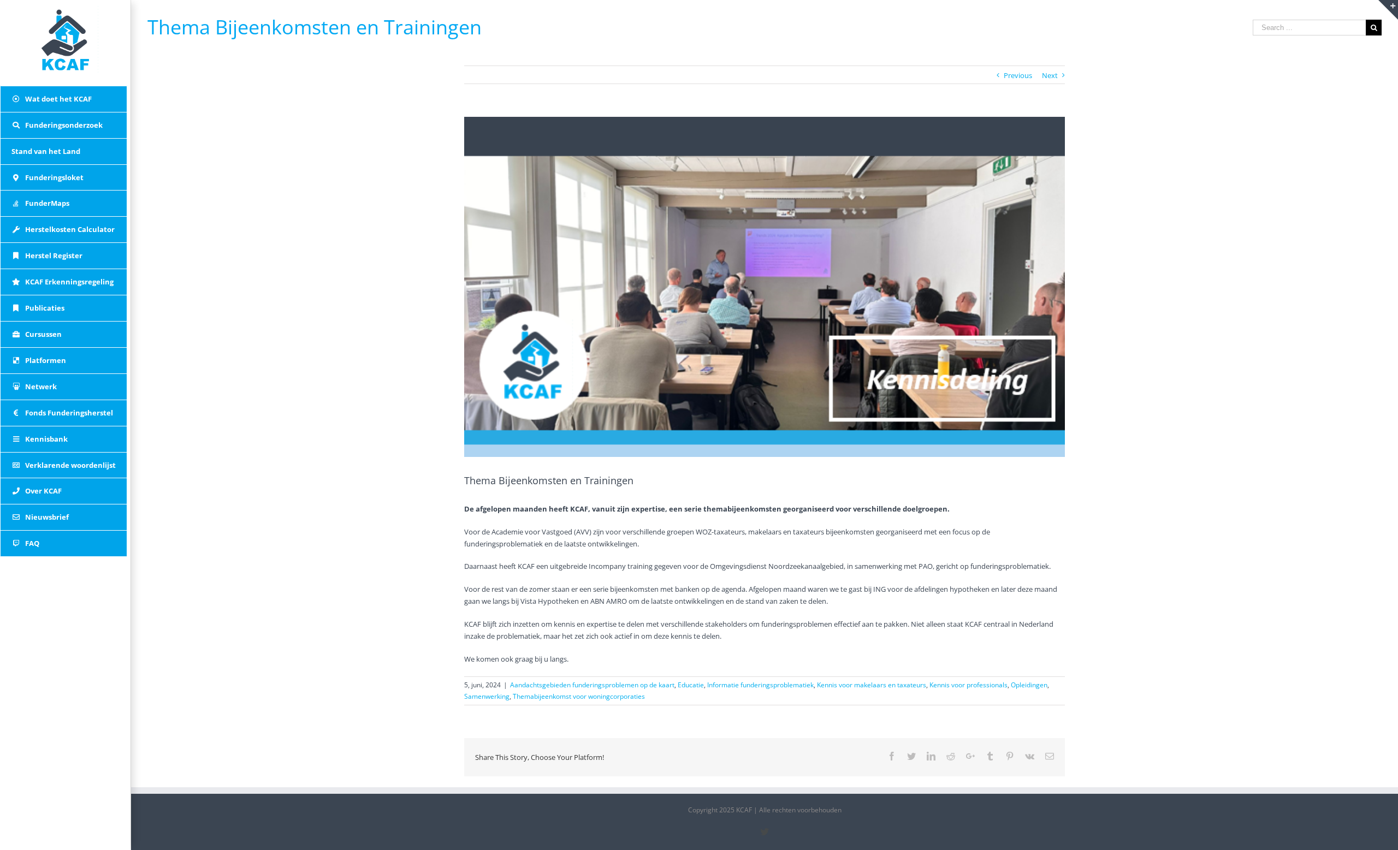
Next (1050, 75)
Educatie (691, 684)
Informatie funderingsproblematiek (760, 684)
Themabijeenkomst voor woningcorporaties (579, 696)
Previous (1018, 75)
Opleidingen (1029, 684)
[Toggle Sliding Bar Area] (1388, 10)
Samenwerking (487, 696)
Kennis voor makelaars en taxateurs (871, 684)
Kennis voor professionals (968, 684)
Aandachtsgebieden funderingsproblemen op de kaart (592, 684)
